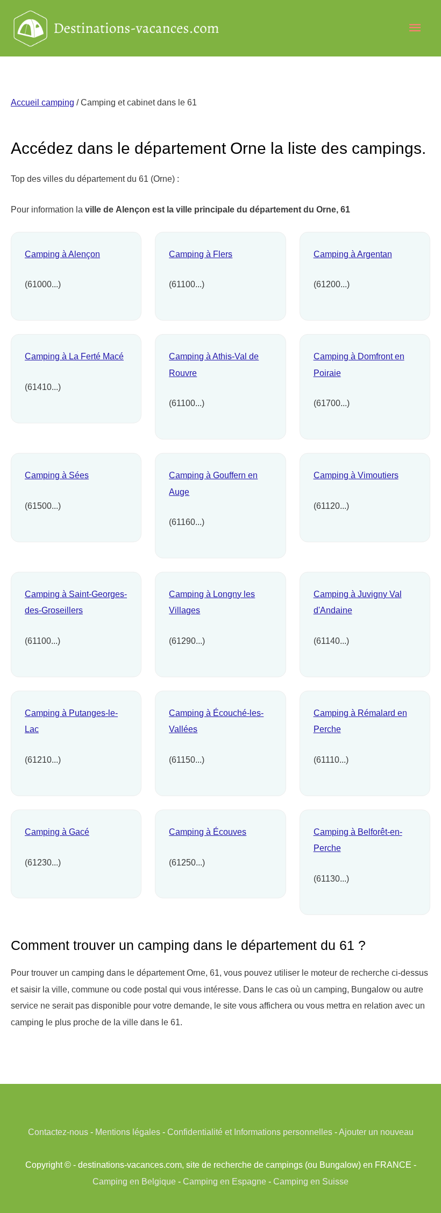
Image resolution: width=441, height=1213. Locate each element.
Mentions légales (127, 1132)
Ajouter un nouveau (376, 1132)
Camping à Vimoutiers (356, 475)
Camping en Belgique (134, 1181)
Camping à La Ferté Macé (74, 356)
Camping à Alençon (62, 254)
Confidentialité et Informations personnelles (249, 1132)
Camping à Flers (200, 254)
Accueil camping (42, 102)
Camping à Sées (57, 475)
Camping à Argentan (353, 254)
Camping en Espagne (224, 1181)
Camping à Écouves (207, 831)
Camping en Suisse (310, 1181)
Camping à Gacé (57, 831)
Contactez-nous (58, 1132)
